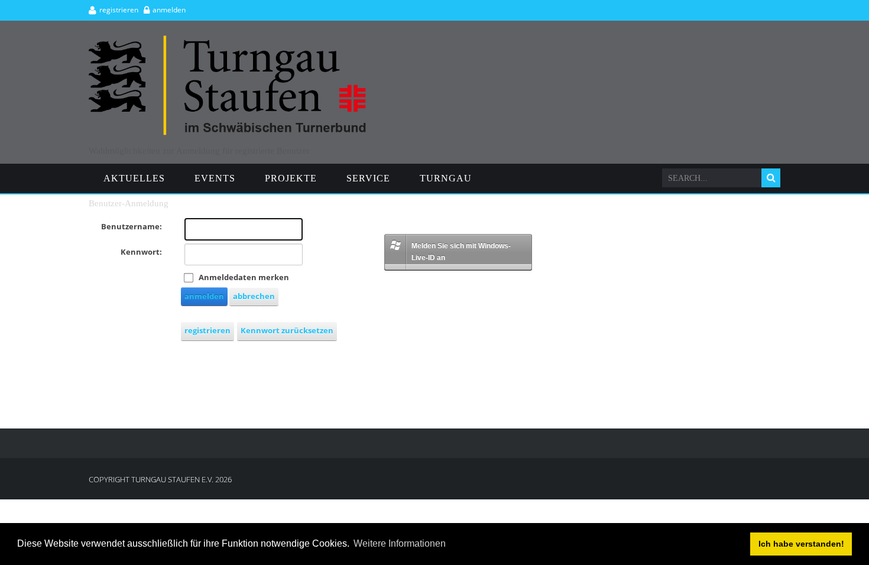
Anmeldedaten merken (244, 277)
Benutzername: (131, 226)
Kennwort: (141, 251)
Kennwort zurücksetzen (287, 330)
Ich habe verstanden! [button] (801, 543)
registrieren (118, 10)
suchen (770, 177)
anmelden (169, 10)
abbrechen (254, 296)
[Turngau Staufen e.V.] (228, 40)
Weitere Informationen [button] (400, 543)
